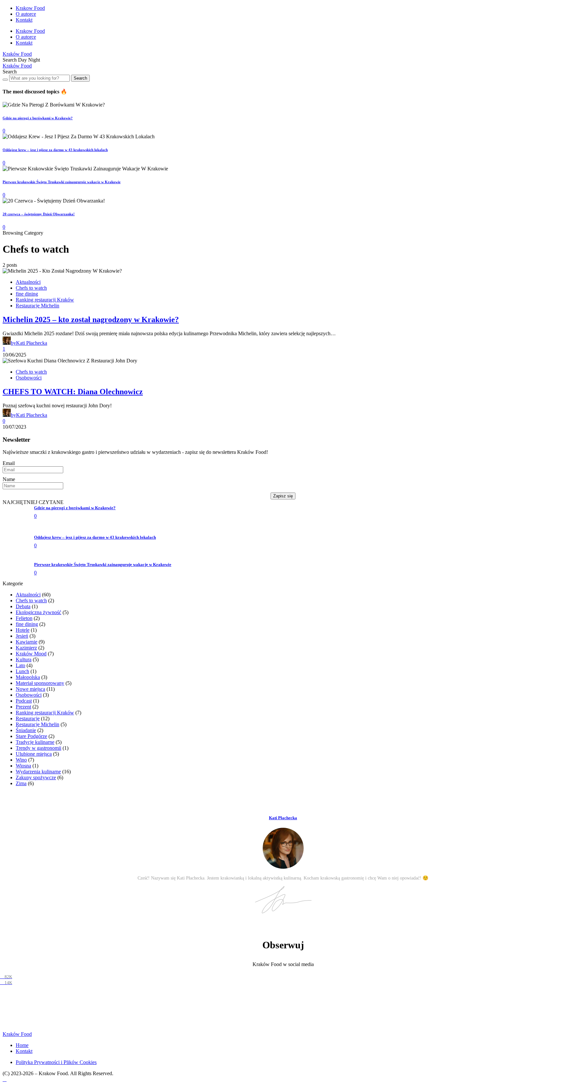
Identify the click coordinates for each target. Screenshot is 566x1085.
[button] (10, 60)
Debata (23, 1079)
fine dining (27, 294)
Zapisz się (283, 496)
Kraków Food (17, 54)
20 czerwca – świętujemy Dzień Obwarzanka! (39, 214)
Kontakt (24, 20)
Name (9, 479)
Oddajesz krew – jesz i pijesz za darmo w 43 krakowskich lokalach (55, 150)
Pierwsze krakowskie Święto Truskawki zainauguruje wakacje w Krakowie (62, 182)
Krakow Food (30, 8)
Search (80, 78)
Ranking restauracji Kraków (45, 299)
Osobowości (29, 377)
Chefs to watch (31, 288)
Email (9, 463)
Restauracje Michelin (37, 305)
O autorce (26, 14)
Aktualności (28, 282)
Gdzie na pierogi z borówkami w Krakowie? (38, 118)
